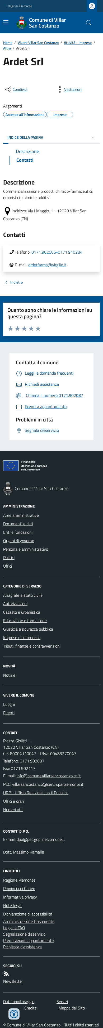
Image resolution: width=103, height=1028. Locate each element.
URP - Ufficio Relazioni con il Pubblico (35, 792)
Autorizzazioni (15, 603)
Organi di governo (18, 540)
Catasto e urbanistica (21, 612)
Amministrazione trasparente (28, 921)
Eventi (9, 713)
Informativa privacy (20, 897)
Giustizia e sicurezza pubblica (28, 629)
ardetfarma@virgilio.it (47, 265)
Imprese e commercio (21, 637)
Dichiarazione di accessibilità (27, 914)
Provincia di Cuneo (19, 888)
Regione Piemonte (20, 6)
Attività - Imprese (78, 42)
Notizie (9, 675)
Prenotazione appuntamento (28, 940)
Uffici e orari (13, 801)
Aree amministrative (21, 515)
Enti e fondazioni (17, 532)
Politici (9, 557)
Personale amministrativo (25, 549)
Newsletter (13, 981)
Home (7, 42)
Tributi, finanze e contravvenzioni (31, 646)
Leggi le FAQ (14, 927)
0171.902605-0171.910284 (56, 252)
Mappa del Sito (72, 1008)
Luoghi (9, 704)
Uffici (7, 566)
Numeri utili (13, 809)
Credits (30, 1008)
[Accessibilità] (14, 1014)
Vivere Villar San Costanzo (38, 42)
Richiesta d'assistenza (22, 947)
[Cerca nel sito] (86, 22)
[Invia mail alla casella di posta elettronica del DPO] (41, 839)
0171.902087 (32, 761)
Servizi (62, 1001)
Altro (7, 48)
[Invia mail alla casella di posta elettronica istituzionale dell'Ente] (49, 775)
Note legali (12, 905)
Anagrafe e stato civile (23, 595)
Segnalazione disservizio (24, 934)
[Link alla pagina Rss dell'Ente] (6, 974)
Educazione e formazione (25, 620)
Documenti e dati (18, 523)
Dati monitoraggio (18, 1001)
